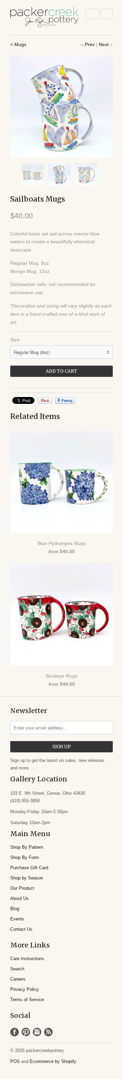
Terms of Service (27, 999)
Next (104, 44)
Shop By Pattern (26, 847)
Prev (90, 44)
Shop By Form (24, 857)
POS (15, 1061)
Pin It (45, 400)
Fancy (64, 400)
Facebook (14, 1032)
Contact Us (21, 929)
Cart (106, 14)
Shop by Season (26, 877)
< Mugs (18, 44)
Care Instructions (27, 958)
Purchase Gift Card (29, 867)
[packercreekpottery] (44, 17)
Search (17, 968)
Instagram (37, 1032)
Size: (15, 339)
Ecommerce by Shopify (53, 1061)
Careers (18, 979)
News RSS (48, 1032)
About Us (19, 898)
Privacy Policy (24, 989)
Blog (14, 908)
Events (17, 918)
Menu (92, 14)
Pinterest (26, 1032)
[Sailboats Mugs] (61, 106)
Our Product (22, 888)
